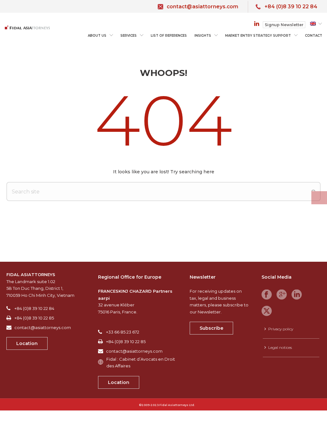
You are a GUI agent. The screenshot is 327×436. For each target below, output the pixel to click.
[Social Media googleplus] (282, 294)
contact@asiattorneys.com (202, 7)
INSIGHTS (202, 36)
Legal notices (280, 347)
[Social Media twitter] (267, 311)
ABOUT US (97, 36)
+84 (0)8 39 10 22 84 (290, 7)
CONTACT (313, 36)
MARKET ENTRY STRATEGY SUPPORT (258, 36)
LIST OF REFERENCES (169, 36)
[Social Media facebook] (267, 294)
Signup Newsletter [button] (284, 24)
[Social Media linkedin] (297, 294)
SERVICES (128, 36)
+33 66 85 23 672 (122, 332)
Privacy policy (280, 329)
